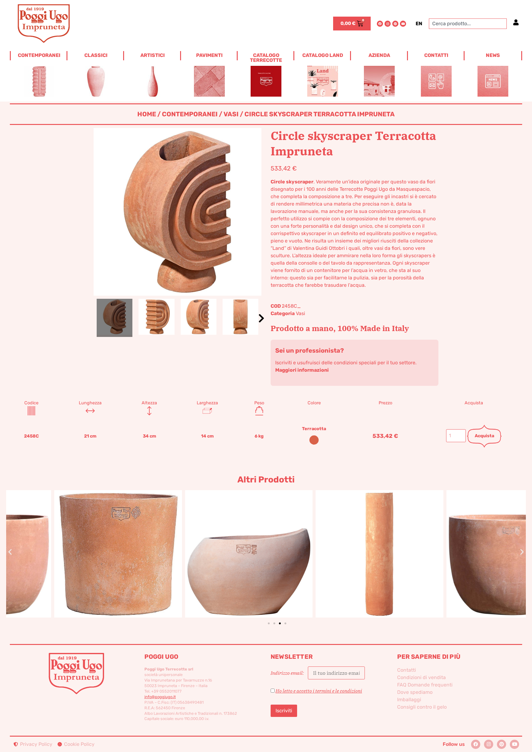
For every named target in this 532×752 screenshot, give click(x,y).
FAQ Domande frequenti (425, 685)
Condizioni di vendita (421, 677)
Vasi (231, 114)
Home (146, 114)
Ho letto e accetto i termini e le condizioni (319, 691)
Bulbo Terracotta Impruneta (462, 543)
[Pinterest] (395, 24)
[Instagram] (388, 24)
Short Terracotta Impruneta (70, 543)
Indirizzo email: (288, 673)
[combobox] (468, 23)
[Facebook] (380, 24)
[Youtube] (403, 24)
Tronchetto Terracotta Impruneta (331, 543)
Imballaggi (409, 699)
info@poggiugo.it (160, 696)
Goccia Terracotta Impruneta (200, 543)
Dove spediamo (415, 692)
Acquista (484, 435)
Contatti (406, 670)
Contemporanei (190, 114)
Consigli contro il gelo (422, 707)
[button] (261, 318)
